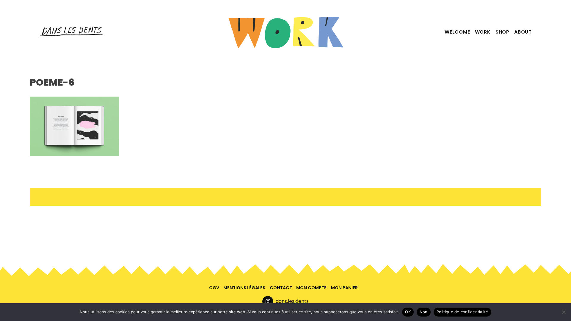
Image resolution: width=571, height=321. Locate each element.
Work (483, 32)
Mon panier (344, 288)
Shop (502, 32)
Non (424, 311)
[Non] (564, 312)
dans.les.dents (292, 301)
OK (408, 311)
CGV (214, 288)
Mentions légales (244, 288)
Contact (281, 288)
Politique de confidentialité (462, 311)
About (523, 32)
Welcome (457, 32)
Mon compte (311, 288)
